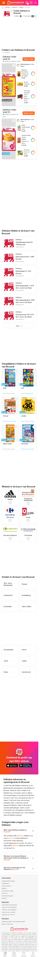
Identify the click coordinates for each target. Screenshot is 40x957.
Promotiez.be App (7, 891)
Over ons (4, 893)
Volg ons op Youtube (8, 912)
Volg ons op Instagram (9, 910)
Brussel (6, 832)
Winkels (7, 7)
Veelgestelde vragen (8, 881)
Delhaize (14, 7)
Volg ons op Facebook (9, 907)
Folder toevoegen (7, 896)
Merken (4, 888)
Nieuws (4, 898)
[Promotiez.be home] (15, 3)
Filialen (21, 7)
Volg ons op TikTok (8, 914)
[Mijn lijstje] (31, 2)
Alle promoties (6, 886)
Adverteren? (5, 883)
